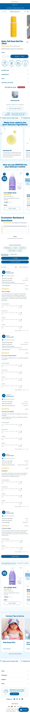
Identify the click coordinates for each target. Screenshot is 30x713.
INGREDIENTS (5, 74)
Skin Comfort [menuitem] (12, 250)
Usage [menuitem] (19, 250)
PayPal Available (15, 8)
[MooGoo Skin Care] (15, 11)
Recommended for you (9, 563)
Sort (16, 267)
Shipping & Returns (7, 82)
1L (10, 202)
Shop (2, 671)
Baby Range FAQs (9, 642)
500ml (6, 202)
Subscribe (14, 693)
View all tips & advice (15, 653)
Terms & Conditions (11, 711)
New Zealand (14, 1)
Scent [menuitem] (15, 247)
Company (4, 675)
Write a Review (18, 262)
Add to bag (12, 208)
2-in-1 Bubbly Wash (10, 193)
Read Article (7, 648)
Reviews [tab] (4, 255)
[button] (15, 4)
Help (2, 683)
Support (3, 679)
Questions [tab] (13, 255)
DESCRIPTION (5, 70)
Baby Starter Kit (15, 100)
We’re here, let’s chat (18, 114)
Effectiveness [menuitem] (8, 247)
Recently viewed (23, 563)
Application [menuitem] (22, 247)
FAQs (2, 78)
